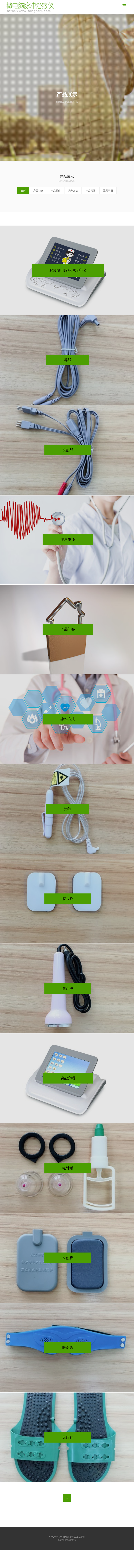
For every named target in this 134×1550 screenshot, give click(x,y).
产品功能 (38, 190)
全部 (23, 190)
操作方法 (73, 190)
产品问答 (90, 190)
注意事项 (108, 190)
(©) (61, 1536)
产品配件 (56, 190)
